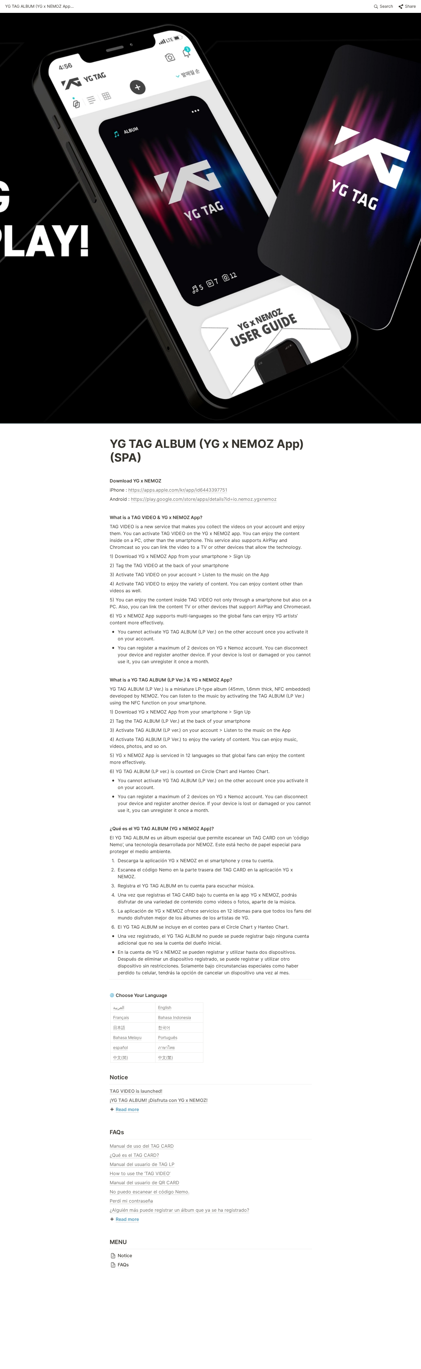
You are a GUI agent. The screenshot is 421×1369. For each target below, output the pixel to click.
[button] (39, 6)
